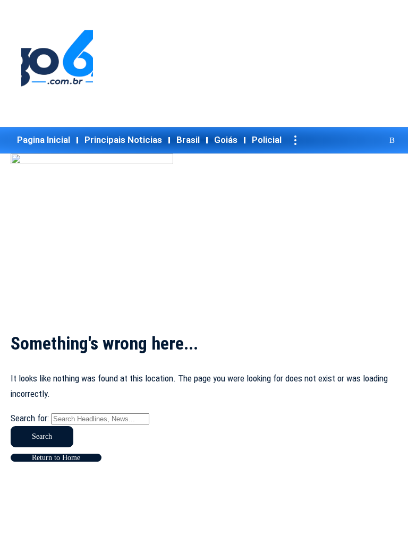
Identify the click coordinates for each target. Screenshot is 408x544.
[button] (295, 140)
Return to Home (56, 458)
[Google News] (351, 140)
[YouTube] (336, 140)
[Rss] (390, 140)
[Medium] (364, 140)
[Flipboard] (377, 140)
